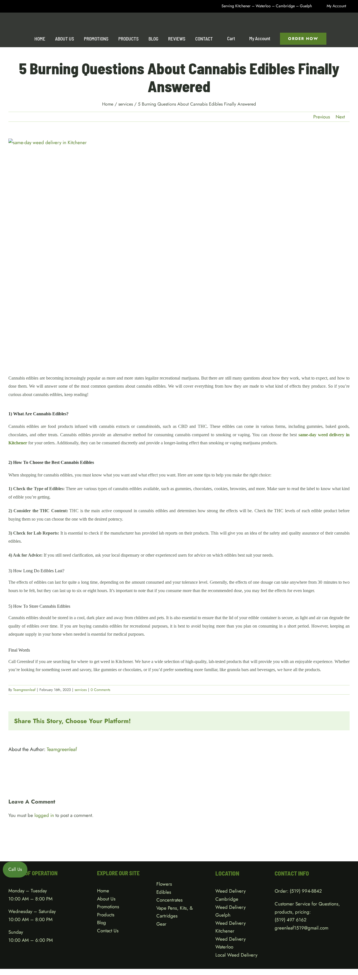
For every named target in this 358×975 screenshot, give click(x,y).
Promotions (108, 906)
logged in (44, 815)
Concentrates (169, 900)
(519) (281, 919)
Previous (321, 116)
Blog (101, 922)
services (81, 689)
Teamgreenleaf (24, 689)
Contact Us (108, 930)
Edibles (163, 892)
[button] (338, 38)
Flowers (164, 884)
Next (340, 116)
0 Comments (100, 689)
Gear (161, 924)
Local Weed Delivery (236, 955)
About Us (106, 898)
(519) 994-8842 (306, 891)
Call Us (15, 869)
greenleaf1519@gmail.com (301, 927)
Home (103, 890)
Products (105, 914)
